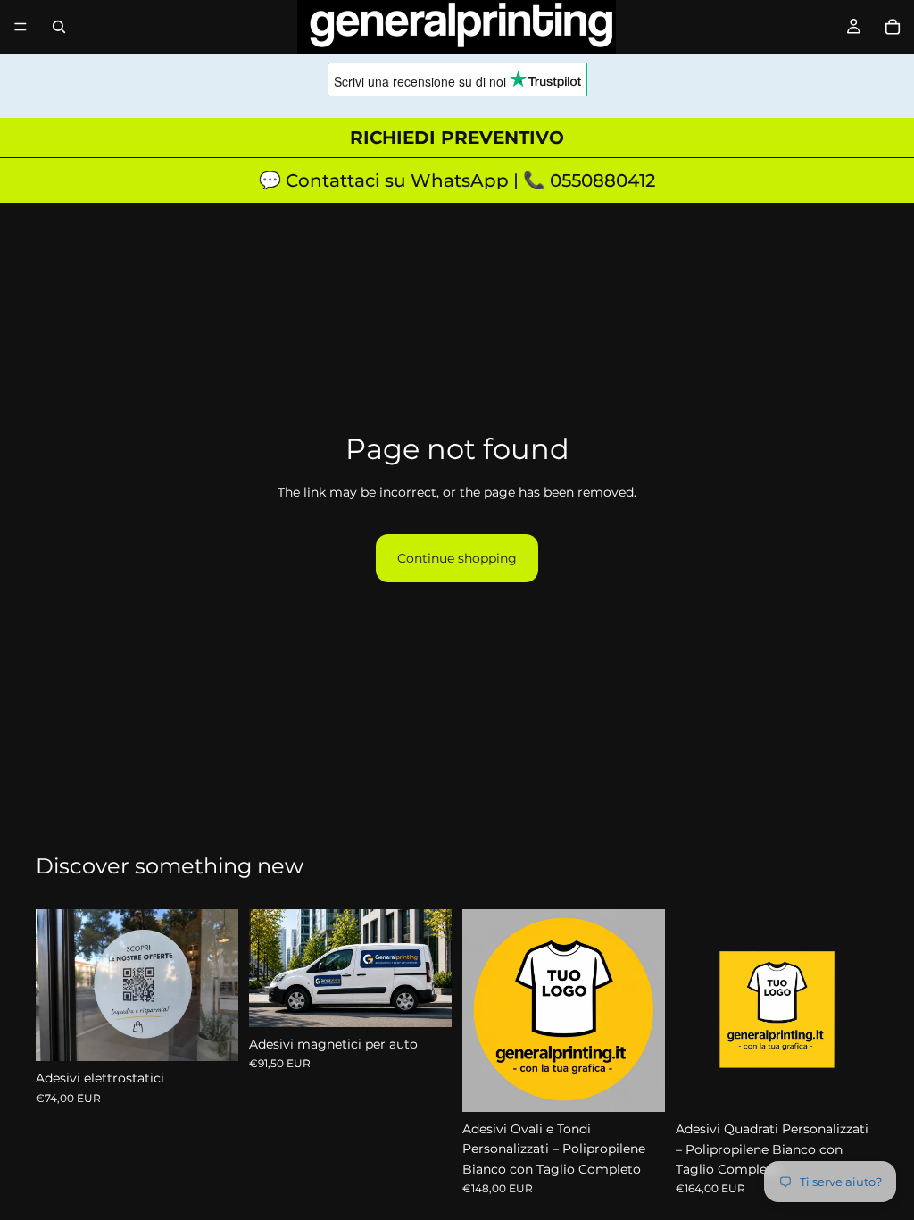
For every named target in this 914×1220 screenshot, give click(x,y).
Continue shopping (457, 558)
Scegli (226, 1033)
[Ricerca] (59, 26)
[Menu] (20, 26)
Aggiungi (439, 999)
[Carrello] (892, 26)
